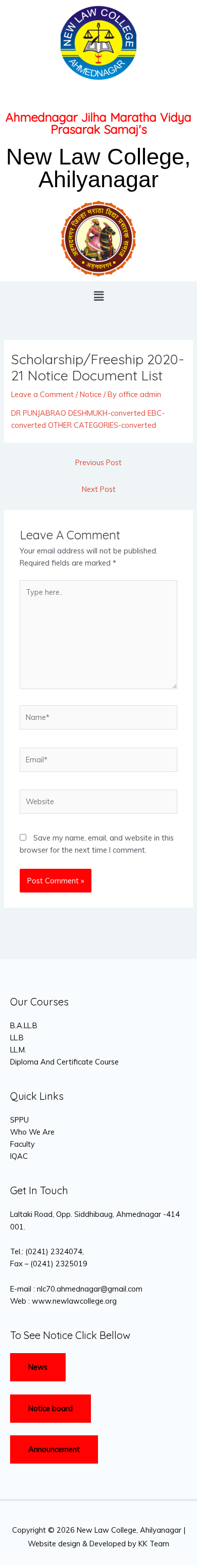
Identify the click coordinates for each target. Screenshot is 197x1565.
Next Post (99, 489)
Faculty (22, 1144)
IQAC (19, 1156)
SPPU (19, 1120)
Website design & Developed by (82, 1543)
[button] (98, 296)
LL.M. (18, 1049)
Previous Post (98, 462)
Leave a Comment (42, 394)
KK (143, 1543)
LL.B (17, 1037)
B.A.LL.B (23, 1025)
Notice (91, 394)
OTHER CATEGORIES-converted (102, 425)
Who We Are (32, 1132)
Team (159, 1543)
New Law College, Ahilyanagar (98, 168)
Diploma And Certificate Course (64, 1062)
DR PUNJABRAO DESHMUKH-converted (78, 413)
